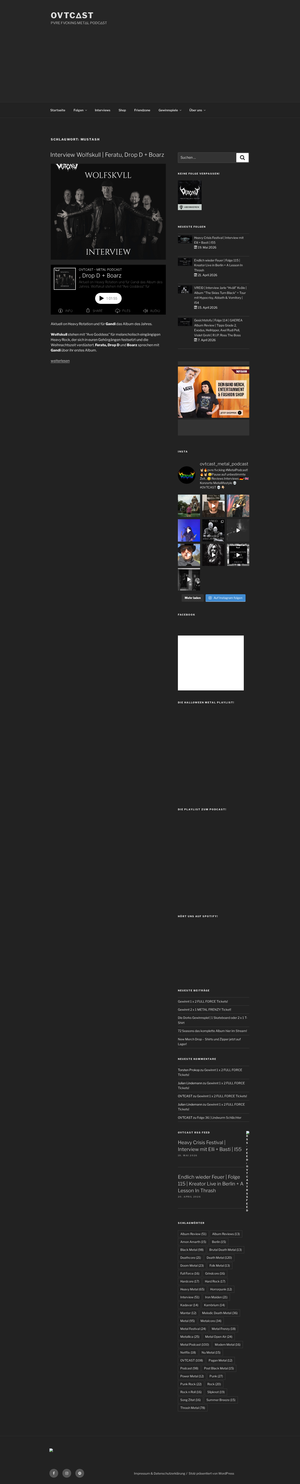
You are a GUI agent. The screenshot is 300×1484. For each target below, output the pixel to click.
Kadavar (189, 1305)
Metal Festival (193, 1329)
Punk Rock (191, 1384)
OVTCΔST (72, 15)
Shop (122, 110)
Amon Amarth (193, 1242)
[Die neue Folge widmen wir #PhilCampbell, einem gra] (238, 555)
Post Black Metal (219, 1368)
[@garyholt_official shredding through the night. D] (238, 506)
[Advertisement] (150, 58)
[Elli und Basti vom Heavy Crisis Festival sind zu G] (213, 506)
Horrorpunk (221, 1289)
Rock (214, 1384)
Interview (189, 1297)
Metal (187, 1321)
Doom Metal (192, 1265)
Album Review (193, 1234)
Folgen (78, 110)
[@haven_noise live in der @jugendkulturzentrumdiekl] (238, 530)
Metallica (189, 1336)
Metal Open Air (218, 1336)
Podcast (189, 1368)
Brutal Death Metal (225, 1250)
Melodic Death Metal (220, 1313)
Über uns (195, 110)
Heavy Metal (192, 1289)
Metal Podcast (194, 1344)
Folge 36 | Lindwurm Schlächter (219, 1117)
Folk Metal (220, 1265)
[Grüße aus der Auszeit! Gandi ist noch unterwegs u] (189, 506)
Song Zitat (190, 1400)
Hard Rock (215, 1281)
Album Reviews (226, 1234)
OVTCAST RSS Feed (194, 1132)
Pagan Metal (220, 1360)
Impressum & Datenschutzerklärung (159, 1473)
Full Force (189, 1273)
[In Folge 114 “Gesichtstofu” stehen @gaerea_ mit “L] (189, 555)
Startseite (57, 110)
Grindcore (215, 1273)
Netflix (188, 1352)
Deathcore (190, 1257)
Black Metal (192, 1250)
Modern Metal (227, 1344)
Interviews (102, 110)
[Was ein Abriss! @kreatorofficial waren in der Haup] (189, 530)
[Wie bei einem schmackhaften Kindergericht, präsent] (189, 579)
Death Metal (219, 1257)
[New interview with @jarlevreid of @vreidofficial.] (213, 530)
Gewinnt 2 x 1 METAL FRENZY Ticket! (204, 1009)
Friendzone (142, 110)
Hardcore (189, 1281)
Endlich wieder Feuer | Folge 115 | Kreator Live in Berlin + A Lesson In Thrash (218, 265)
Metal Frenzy (224, 1329)
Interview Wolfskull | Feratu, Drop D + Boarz (107, 154)
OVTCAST (191, 1360)
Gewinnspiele (168, 110)
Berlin (219, 1242)
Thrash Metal (192, 1408)
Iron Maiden (216, 1297)
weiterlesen (60, 361)
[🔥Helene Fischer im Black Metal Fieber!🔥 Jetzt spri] (213, 555)
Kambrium (214, 1305)
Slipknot (216, 1392)
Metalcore (211, 1321)
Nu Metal (211, 1352)
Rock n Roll (191, 1392)
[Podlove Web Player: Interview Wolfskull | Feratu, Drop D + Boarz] (108, 290)
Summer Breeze (220, 1400)
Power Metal (192, 1376)
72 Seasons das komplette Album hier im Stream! (212, 1031)
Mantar (188, 1313)
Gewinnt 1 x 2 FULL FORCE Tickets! (203, 1001)
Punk (216, 1376)
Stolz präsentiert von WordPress (211, 1473)
